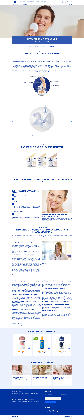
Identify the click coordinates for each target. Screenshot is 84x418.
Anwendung (43, 46)
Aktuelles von (16, 4)
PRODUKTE (22, 1)
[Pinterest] (53, 411)
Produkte (36, 46)
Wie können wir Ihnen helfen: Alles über (23, 399)
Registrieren (48, 391)
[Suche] (61, 2)
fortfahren (50, 401)
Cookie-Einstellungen (35, 393)
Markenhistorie (14, 401)
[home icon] (12, 4)
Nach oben (70, 4)
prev (12, 121)
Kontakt (37, 401)
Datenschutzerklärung (26, 393)
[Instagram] (50, 411)
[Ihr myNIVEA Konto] (64, 2)
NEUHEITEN (37, 1)
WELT (43, 1)
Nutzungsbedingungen (16, 393)
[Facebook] (46, 411)
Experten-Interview (51, 46)
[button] (29, 348)
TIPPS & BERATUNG (30, 1)
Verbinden (47, 407)
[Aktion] (67, 2)
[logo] (15, 2)
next (71, 121)
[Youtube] (57, 411)
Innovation (30, 46)
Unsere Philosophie (31, 401)
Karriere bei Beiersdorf (23, 401)
